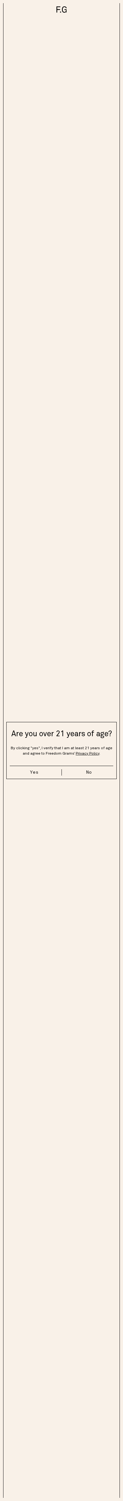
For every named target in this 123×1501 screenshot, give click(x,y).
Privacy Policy (87, 754)
